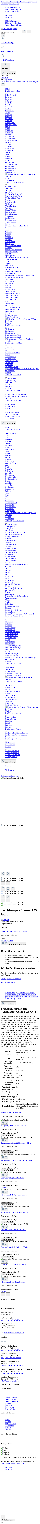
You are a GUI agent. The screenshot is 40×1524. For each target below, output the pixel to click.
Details (3, 1187)
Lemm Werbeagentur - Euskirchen (13, 1463)
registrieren (8, 80)
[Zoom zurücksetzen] (8, 889)
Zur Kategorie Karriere (13, 390)
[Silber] (10, 941)
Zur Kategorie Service (13, 400)
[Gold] (4, 941)
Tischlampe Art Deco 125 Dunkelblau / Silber (17, 1160)
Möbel (7, 1420)
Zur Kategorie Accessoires (14, 182)
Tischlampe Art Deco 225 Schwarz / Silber (16, 1143)
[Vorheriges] (3, 873)
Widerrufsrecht (10, 1399)
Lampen (8, 1428)
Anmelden (4, 78)
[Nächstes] (8, 873)
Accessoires (9, 1426)
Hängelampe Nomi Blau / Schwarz (13, 1282)
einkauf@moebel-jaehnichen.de (12, 1373)
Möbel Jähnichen (11, 21)
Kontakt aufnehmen (8, 982)
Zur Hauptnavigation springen (19, 3)
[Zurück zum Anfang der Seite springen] (3, 1517)
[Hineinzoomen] (13, 889)
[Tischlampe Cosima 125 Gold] (12, 778)
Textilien (8, 1430)
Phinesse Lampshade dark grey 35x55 (14, 1247)
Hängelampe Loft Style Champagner (14, 1195)
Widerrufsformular (11, 1401)
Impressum (9, 1405)
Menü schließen (10, 73)
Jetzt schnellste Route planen (14, 1333)
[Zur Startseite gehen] (9, 29)
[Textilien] (22, 371)
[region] (20, 841)
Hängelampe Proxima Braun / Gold (13, 1125)
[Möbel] (22, 176)
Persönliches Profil (15, 82)
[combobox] (11, 32)
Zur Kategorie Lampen (13, 325)
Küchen (8, 1422)
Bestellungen (33, 82)
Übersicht (4, 82)
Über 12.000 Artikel (12, 11)
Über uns (8, 1403)
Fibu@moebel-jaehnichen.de (11, 1381)
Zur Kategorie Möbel (12, 91)
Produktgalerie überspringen (11, 1112)
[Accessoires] (22, 321)
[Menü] (3, 84)
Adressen (25, 82)
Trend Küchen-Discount (13, 25)
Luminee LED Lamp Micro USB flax (14, 1264)
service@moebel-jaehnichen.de (12, 1365)
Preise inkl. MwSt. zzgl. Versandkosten (14, 931)
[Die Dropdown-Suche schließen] (29, 31)
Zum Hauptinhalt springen (10, 2)
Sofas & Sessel (10, 1424)
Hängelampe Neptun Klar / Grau (12, 1178)
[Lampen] (19, 339)
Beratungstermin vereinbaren (11, 979)
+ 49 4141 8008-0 (13, 1489)
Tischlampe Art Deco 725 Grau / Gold (14, 1212)
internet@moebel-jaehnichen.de (12, 1320)
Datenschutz (9, 1407)
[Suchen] (24, 31)
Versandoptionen (11, 1397)
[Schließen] (2, 886)
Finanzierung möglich (13, 9)
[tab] (21, 996)
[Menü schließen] (6, 93)
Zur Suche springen (27, 2)
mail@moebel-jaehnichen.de (11, 1358)
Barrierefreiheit (10, 1409)
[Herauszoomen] (3, 889)
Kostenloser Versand (12, 7)
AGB (7, 1395)
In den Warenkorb (7, 1135)
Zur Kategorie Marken (13, 375)
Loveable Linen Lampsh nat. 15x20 (13, 1230)
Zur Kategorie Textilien (13, 343)
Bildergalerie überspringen (10, 776)
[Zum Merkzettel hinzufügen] (4, 1123)
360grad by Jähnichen (13, 23)
